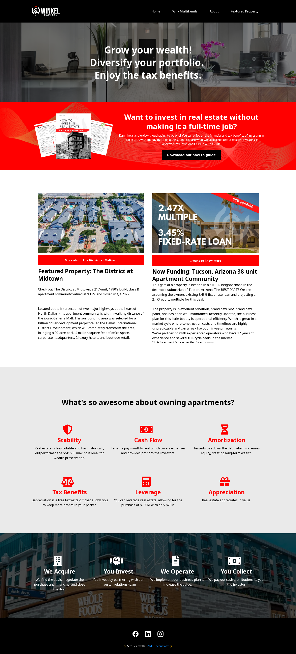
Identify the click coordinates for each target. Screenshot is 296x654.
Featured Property (244, 11)
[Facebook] (135, 634)
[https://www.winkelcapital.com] (46, 11)
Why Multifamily (185, 11)
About (214, 11)
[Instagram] (160, 634)
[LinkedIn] (148, 634)
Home (155, 11)
